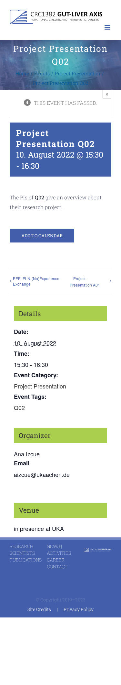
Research (21, 546)
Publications (26, 560)
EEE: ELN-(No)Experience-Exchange (37, 281)
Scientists (22, 553)
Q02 (39, 197)
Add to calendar (42, 235)
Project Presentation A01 (85, 282)
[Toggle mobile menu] (108, 27)
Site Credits (39, 609)
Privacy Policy (79, 609)
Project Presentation (40, 386)
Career (56, 560)
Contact (57, 566)
